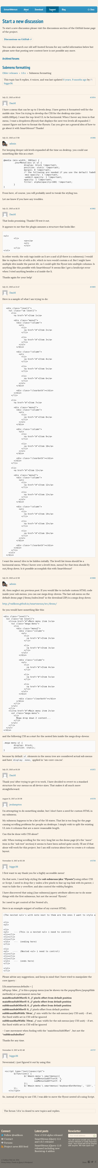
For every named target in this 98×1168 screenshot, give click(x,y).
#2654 (93, 97)
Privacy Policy (5, 1162)
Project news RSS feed (16, 1146)
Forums (8, 1142)
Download (39, 9)
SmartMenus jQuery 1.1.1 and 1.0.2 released (48, 1140)
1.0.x (23, 73)
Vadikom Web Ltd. (9, 1160)
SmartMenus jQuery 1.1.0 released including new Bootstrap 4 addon (48, 1148)
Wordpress (28, 1162)
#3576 (93, 799)
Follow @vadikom (13, 1135)
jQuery (21, 1162)
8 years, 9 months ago (75, 79)
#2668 (93, 578)
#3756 (93, 861)
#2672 (93, 770)
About (26, 10)
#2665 (93, 287)
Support (52, 10)
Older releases (10, 73)
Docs (92, 9)
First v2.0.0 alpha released (49, 1135)
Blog (64, 9)
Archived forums (10, 58)
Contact (8, 1139)
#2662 (93, 209)
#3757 (93, 1050)
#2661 (93, 138)
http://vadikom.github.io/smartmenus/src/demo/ (29, 603)
